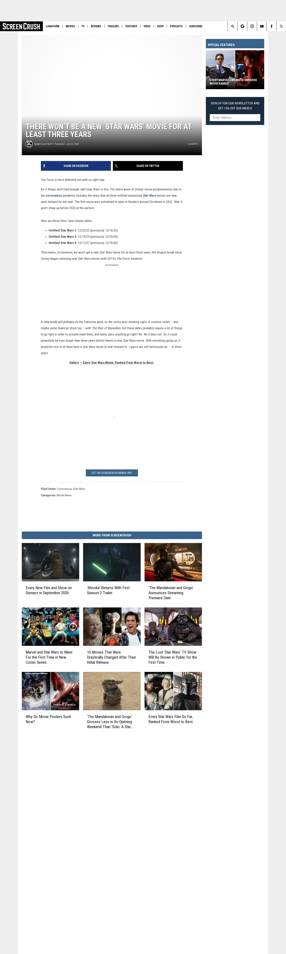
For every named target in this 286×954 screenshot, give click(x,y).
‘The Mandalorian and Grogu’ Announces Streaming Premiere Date (170, 592)
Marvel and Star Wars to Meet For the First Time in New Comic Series (49, 657)
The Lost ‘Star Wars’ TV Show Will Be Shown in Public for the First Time (172, 657)
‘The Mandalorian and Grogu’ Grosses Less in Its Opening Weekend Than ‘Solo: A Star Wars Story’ (109, 721)
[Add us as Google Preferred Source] (242, 26)
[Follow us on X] (281, 26)
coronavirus (54, 195)
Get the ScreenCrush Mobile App (112, 472)
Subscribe (195, 26)
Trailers (113, 26)
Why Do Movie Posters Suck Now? (48, 719)
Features (131, 26)
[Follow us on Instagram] (252, 26)
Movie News (64, 495)
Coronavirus (64, 488)
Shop (160, 26)
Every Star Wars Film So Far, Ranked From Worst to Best (170, 719)
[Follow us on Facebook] (271, 26)
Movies (70, 26)
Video (147, 26)
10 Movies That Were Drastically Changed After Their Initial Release (111, 657)
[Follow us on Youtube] (262, 26)
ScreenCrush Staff (43, 144)
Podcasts (176, 26)
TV (82, 26)
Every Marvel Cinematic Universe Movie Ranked (233, 81)
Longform (52, 26)
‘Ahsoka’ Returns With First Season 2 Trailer (108, 590)
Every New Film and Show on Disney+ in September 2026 (49, 590)
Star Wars (79, 488)
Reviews (96, 26)
